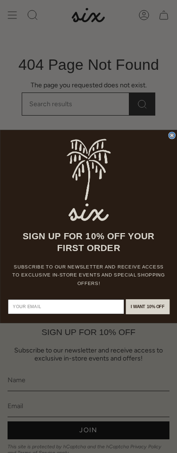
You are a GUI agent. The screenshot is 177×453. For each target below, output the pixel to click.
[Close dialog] (172, 136)
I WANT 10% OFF (147, 306)
